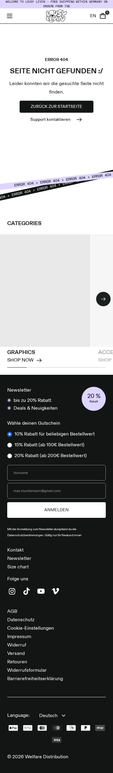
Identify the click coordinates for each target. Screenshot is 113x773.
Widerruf (16, 645)
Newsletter (19, 558)
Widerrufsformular (27, 670)
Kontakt (15, 550)
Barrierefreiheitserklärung (35, 679)
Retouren (17, 662)
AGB (12, 611)
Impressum (19, 636)
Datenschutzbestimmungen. (26, 535)
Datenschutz (20, 620)
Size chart (18, 567)
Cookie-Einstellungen (30, 628)
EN (93, 16)
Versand (16, 653)
